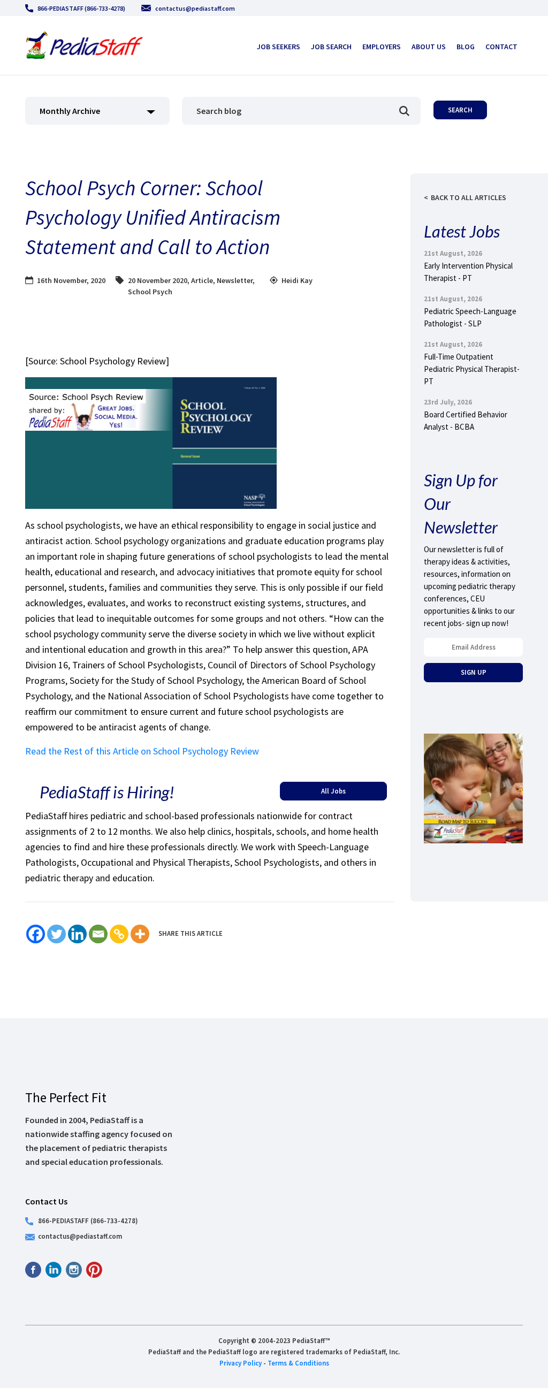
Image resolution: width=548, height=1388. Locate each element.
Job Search (331, 46)
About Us (429, 46)
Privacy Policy (240, 1363)
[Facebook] (35, 934)
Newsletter (235, 280)
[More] (140, 934)
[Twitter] (56, 934)
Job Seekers (278, 46)
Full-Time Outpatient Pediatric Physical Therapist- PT (472, 369)
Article (202, 280)
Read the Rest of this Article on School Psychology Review (142, 751)
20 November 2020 (157, 280)
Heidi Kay (297, 280)
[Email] (98, 934)
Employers (381, 46)
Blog (465, 46)
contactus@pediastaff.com (195, 8)
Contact (501, 46)
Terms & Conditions (298, 1363)
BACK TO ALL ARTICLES (468, 197)
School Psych (150, 291)
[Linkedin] (77, 934)
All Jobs (333, 791)
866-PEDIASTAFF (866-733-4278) (81, 8)
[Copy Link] (119, 934)
